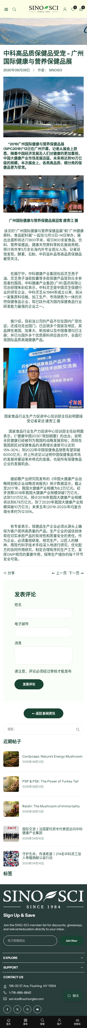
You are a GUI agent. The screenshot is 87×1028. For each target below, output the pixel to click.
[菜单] (6, 9)
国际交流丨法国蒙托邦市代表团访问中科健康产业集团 (52, 831)
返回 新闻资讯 (45, 713)
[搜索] (14, 9)
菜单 (25, 1024)
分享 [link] (11, 573)
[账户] (65, 9)
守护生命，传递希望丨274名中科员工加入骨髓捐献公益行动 (51, 856)
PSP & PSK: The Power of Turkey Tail (50, 781)
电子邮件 (21, 624)
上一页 (61, 573)
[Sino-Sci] (43, 9)
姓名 (18, 604)
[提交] (78, 729)
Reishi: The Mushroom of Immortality (51, 806)
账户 (59, 1024)
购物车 (77, 1024)
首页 (8, 1024)
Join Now (71, 940)
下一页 (74, 573)
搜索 (42, 1024)
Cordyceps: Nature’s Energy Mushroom (52, 756)
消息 (18, 643)
